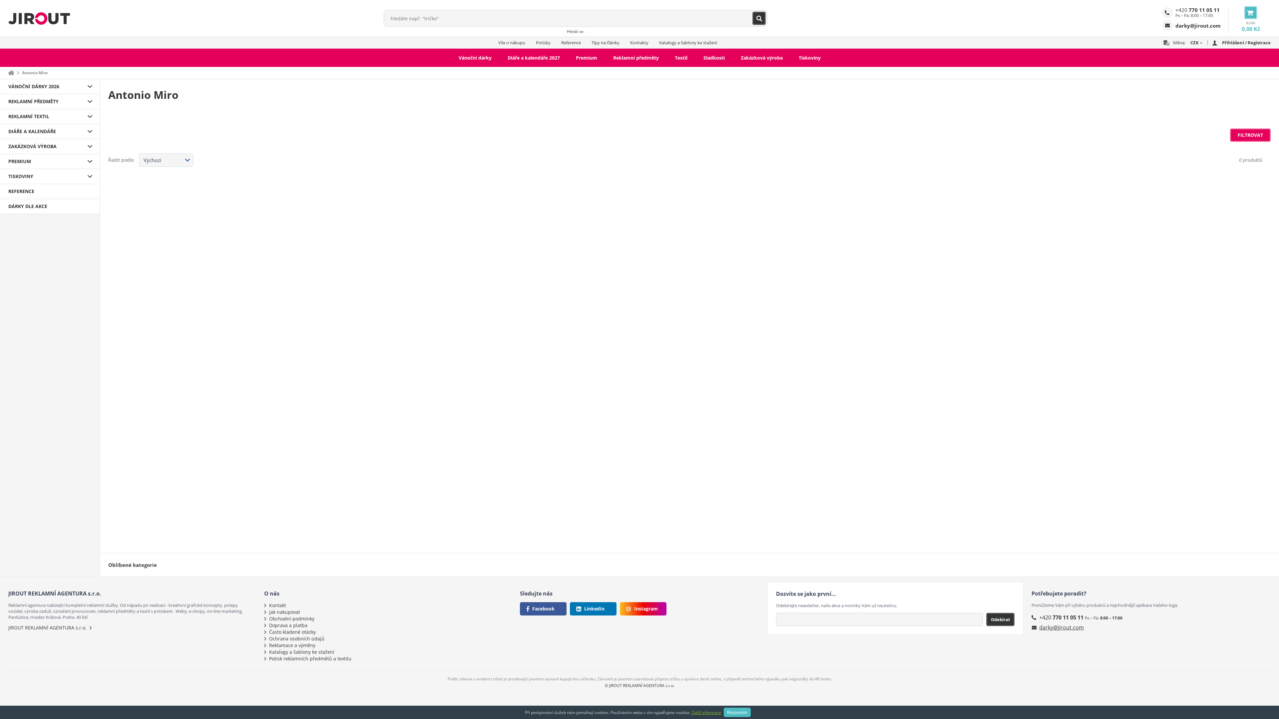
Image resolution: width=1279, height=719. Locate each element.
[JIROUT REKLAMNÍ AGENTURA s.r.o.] (39, 18)
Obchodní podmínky (291, 618)
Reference (571, 43)
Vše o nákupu (511, 43)
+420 (1197, 10)
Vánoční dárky (475, 58)
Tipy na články (606, 43)
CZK (1194, 43)
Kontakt (277, 605)
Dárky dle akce (27, 206)
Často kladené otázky (292, 632)
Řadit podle (121, 160)
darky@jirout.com (1061, 627)
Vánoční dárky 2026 (33, 86)
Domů (11, 73)
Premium (586, 58)
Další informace (706, 712)
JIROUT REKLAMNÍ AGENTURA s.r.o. (47, 627)
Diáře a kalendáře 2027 (534, 58)
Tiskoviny (810, 58)
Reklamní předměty (636, 58)
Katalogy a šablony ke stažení (688, 43)
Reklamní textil (28, 116)
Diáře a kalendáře (32, 131)
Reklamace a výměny (292, 645)
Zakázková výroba (762, 58)
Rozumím (737, 712)
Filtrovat (1250, 135)
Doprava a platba (288, 625)
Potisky (543, 43)
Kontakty (639, 43)
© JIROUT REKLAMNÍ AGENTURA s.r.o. (639, 685)
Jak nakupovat (284, 612)
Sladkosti (714, 58)
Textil (681, 58)
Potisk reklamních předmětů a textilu (310, 658)
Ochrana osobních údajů (296, 638)
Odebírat (1000, 619)
